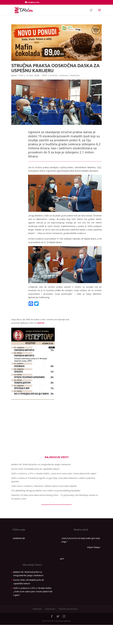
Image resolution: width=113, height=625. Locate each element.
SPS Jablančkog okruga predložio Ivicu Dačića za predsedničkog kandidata (45, 490)
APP (62, 558)
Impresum (50, 609)
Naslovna (75, 75)
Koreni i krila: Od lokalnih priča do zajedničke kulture (35, 468)
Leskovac (64, 75)
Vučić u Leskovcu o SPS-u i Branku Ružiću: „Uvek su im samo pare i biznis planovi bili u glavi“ (53, 473)
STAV (20, 75)
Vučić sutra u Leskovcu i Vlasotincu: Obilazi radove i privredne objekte (44, 486)
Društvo (54, 75)
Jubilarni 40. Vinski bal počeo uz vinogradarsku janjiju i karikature (41, 464)
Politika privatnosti (68, 609)
